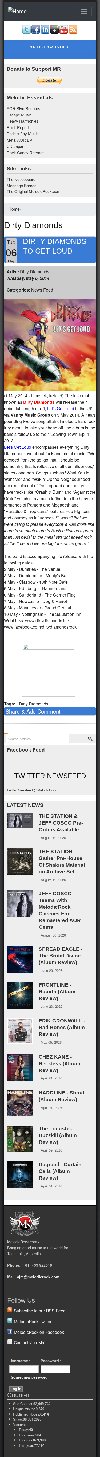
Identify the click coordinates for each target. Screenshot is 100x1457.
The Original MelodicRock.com (34, 191)
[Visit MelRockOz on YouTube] (63, 32)
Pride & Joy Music (23, 133)
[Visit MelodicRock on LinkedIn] (45, 32)
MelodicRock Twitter (32, 1321)
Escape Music (19, 115)
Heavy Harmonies (22, 121)
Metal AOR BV (19, 140)
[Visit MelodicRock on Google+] (54, 32)
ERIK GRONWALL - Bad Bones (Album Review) (62, 1027)
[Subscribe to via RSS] (73, 32)
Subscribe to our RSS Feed (40, 1310)
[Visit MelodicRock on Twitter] (26, 32)
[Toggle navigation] (84, 11)
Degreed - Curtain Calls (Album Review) (60, 1171)
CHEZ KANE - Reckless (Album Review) (59, 1063)
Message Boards (22, 185)
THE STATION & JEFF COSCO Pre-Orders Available (61, 822)
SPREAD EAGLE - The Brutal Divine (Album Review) (60, 955)
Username (20, 1360)
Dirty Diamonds (34, 272)
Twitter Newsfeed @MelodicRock (32, 789)
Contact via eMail (30, 1342)
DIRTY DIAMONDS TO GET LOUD (54, 246)
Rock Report (18, 127)
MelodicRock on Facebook (39, 1332)
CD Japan (15, 146)
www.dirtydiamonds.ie (46, 620)
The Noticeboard (21, 179)
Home (14, 209)
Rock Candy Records (26, 152)
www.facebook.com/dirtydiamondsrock (40, 627)
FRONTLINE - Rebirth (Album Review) (57, 991)
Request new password (28, 1377)
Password (51, 1360)
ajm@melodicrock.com (38, 1276)
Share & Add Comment (33, 711)
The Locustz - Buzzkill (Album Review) (58, 1135)
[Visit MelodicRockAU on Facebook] (35, 32)
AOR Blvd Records (23, 108)
